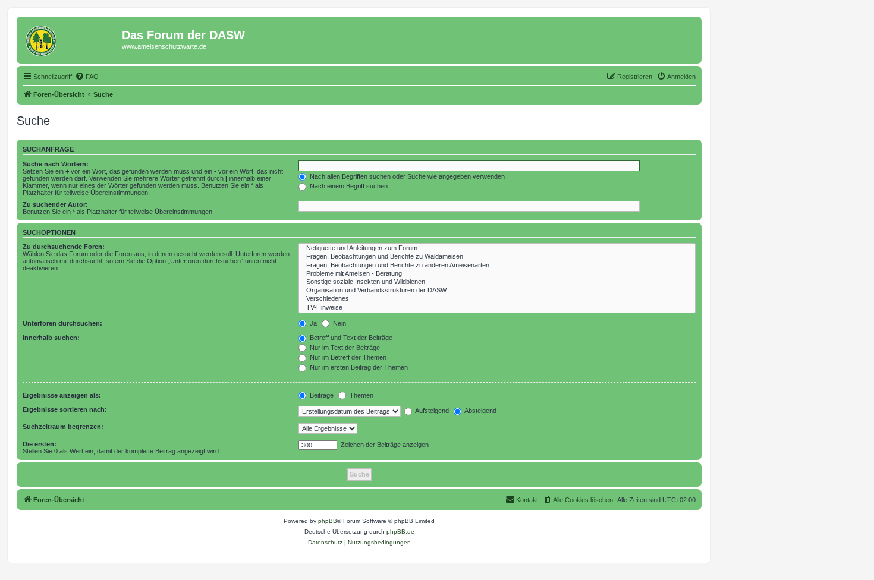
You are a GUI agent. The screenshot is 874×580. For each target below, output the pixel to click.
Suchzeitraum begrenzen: (63, 426)
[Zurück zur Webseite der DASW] (71, 39)
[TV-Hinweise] (497, 308)
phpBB (327, 521)
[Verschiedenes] (497, 299)
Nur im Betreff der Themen (347, 357)
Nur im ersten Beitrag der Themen (358, 367)
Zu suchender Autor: (55, 204)
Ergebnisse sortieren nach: (65, 409)
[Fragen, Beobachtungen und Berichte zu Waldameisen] (497, 257)
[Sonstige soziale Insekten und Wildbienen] (497, 282)
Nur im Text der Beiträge (344, 347)
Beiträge (321, 395)
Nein (338, 323)
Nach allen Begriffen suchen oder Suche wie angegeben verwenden (406, 176)
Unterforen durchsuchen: (62, 323)
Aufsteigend (431, 410)
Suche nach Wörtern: (56, 164)
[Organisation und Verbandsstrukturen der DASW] (497, 290)
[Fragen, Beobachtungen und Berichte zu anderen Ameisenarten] (497, 265)
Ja (312, 323)
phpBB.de (400, 531)
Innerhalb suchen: (51, 337)
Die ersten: (39, 443)
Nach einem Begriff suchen (348, 186)
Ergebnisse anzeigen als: (62, 395)
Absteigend (479, 410)
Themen (360, 395)
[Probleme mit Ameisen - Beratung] (497, 274)
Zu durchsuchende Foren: (64, 246)
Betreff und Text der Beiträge (350, 337)
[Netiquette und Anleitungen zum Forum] (497, 248)
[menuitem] (87, 77)
